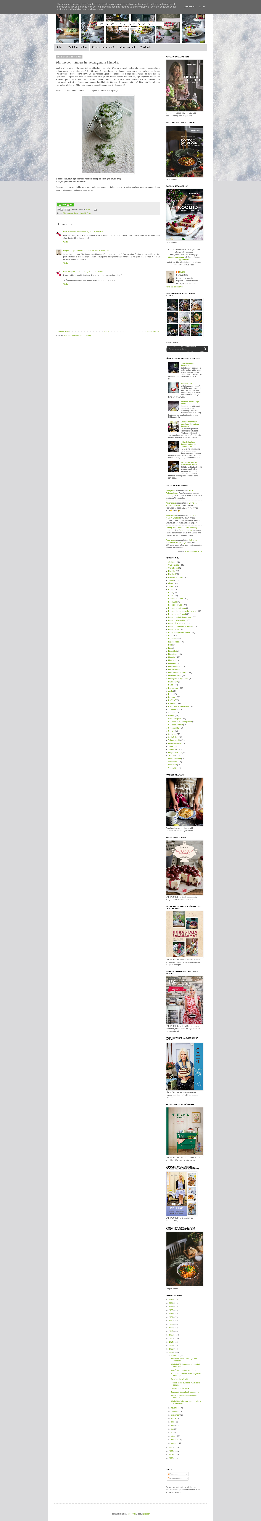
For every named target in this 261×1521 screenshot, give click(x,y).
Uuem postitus (63, 331)
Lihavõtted (172, 651)
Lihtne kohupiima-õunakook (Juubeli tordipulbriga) (188, 444)
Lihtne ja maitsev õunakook (188, 364)
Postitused (174, 1474)
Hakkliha (172, 571)
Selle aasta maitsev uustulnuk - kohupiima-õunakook (190, 424)
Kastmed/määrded (176, 599)
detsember (175, 1355)
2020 (171, 1321)
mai (172, 1429)
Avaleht (107, 331)
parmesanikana (185, 530)
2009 (171, 1451)
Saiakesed (172, 709)
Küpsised (172, 639)
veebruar (175, 1440)
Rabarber (172, 703)
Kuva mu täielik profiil (175, 287)
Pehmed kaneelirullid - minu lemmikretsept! (190, 463)
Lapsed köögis (174, 642)
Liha (170, 648)
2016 (171, 1335)
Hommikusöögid (175, 577)
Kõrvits (171, 636)
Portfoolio (145, 47)
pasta (170, 691)
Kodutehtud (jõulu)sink (180, 1388)
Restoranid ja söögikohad (179, 706)
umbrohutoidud (174, 759)
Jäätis (171, 586)
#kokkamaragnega (176, 257)
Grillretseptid (173, 568)
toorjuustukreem (175, 753)
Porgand (172, 697)
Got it (202, 7)
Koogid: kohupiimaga (177, 608)
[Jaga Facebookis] (68, 209)
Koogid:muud (174, 629)
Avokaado (172, 562)
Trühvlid (171, 756)
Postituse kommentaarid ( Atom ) (77, 336)
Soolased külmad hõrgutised (180, 722)
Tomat (171, 746)
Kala (170, 589)
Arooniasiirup (186, 383)
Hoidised (172, 574)
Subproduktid (174, 728)
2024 (171, 1307)
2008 (171, 1455)
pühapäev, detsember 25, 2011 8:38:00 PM (85, 232)
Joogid (171, 580)
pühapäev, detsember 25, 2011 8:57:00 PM (91, 251)
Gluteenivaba (68, 213)
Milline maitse (174, 669)
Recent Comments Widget (193, 551)
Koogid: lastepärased (177, 614)
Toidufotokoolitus (77, 47)
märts (173, 1436)
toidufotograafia (175, 743)
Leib (170, 645)
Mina (59, 47)
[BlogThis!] (61, 209)
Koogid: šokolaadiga (177, 623)
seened (171, 716)
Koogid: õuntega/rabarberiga (180, 626)
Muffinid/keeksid (175, 676)
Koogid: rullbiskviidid (177, 620)
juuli (173, 1422)
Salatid (171, 713)
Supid (171, 731)
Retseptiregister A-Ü (103, 47)
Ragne (66, 251)
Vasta (65, 242)
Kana (170, 593)
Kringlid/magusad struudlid (179, 633)
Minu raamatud (127, 47)
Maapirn (172, 660)
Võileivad (172, 768)
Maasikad (172, 663)
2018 (171, 1328)
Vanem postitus (152, 331)
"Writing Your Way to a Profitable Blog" (182, 528)
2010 (171, 1447)
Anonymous (171, 491)
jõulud (76, 213)
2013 (171, 1345)
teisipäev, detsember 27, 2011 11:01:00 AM (85, 272)
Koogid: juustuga (175, 605)
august (174, 1418)
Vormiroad (172, 765)
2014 (171, 1342)
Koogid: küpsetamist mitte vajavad (182, 611)
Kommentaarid (175, 1479)
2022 (171, 1314)
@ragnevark (184, 260)
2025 (171, 1303)
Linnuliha (172, 654)
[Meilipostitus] (95, 209)
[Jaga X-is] (65, 209)
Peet (170, 694)
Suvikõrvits (173, 737)
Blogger (146, 1514)
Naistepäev (173, 682)
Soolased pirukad (175, 725)
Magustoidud (173, 666)
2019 (171, 1324)
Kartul (171, 596)
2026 (171, 1300)
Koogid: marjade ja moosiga (180, 617)
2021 (171, 1317)
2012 (171, 1349)
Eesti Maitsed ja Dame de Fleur (183, 1370)
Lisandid (83, 213)
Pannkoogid (173, 688)
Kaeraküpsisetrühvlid (179, 1379)
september (175, 1415)
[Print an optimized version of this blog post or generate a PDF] (65, 206)
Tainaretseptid (174, 740)
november (175, 1408)
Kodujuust (172, 602)
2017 (171, 1331)
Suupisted (172, 734)
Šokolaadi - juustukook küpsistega (185, 1392)
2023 (171, 1310)
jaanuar (174, 1443)
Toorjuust (172, 749)
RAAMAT (172, 700)
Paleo (89, 213)
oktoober (175, 1411)
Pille (65, 232)
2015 (171, 1338)
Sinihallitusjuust (175, 719)
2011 (171, 1352)
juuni (173, 1425)
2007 (171, 1458)
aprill (173, 1433)
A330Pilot (132, 1514)
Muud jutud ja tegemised (178, 679)
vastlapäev (173, 762)
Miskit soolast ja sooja (177, 673)
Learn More (190, 7)
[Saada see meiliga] (58, 209)
